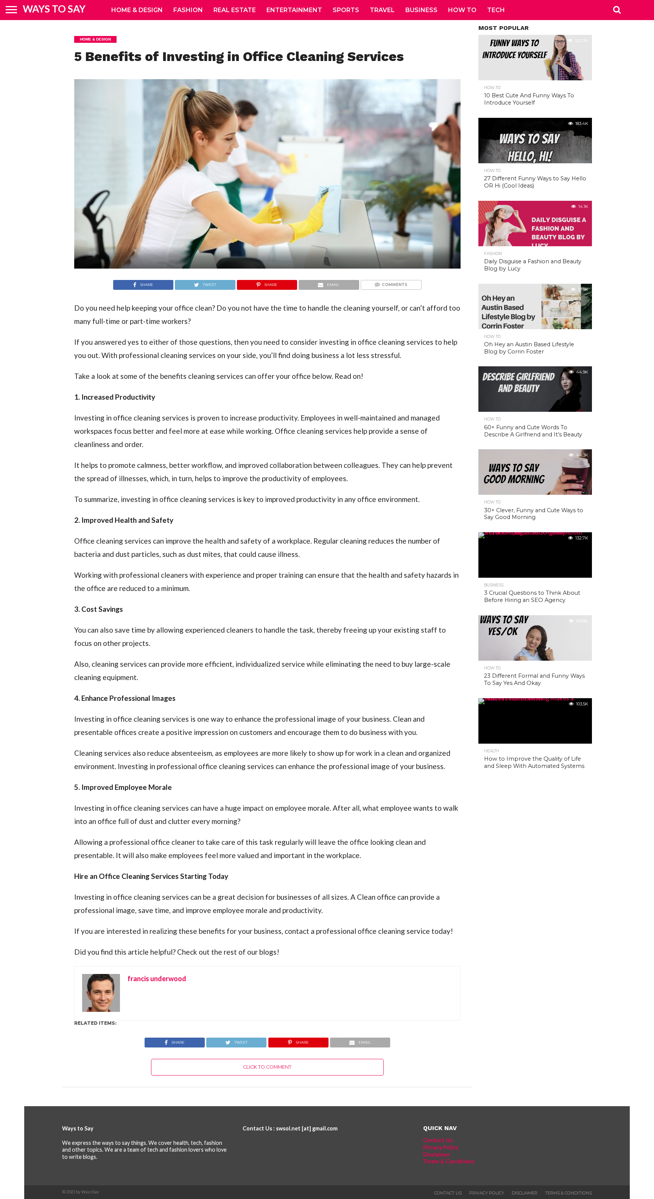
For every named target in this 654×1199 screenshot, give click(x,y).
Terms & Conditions (449, 1161)
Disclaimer (436, 1154)
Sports (346, 10)
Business (421, 10)
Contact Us (438, 1140)
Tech (496, 10)
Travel (382, 10)
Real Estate (234, 10)
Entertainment (294, 10)
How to (462, 10)
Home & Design (137, 10)
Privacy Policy (441, 1147)
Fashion (188, 10)
